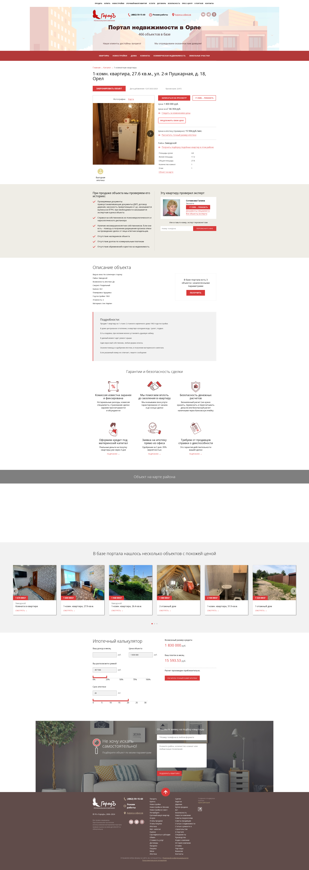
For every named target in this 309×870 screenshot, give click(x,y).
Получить (195, 292)
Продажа (153, 846)
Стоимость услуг (157, 840)
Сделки (178, 799)
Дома (134, 55)
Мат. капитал (155, 829)
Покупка (153, 848)
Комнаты (145, 55)
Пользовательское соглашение (154, 860)
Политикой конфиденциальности (175, 858)
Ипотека (153, 826)
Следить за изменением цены (176, 113)
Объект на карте (166, 172)
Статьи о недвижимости (185, 823)
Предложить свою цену (172, 120)
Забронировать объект (109, 88)
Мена (152, 851)
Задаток (178, 801)
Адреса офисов (183, 14)
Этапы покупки (156, 823)
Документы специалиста (198, 210)
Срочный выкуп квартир (136, 3)
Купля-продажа (181, 807)
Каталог (107, 67)
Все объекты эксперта (196, 213)
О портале (179, 832)
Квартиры (104, 55)
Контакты (209, 3)
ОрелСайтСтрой (204, 803)
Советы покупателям (184, 818)
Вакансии (179, 851)
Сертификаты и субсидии (160, 834)
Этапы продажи (156, 821)
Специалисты (180, 834)
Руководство (180, 837)
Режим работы (160, 14)
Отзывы (178, 846)
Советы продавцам (183, 821)
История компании (183, 843)
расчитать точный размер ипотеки (182, 678)
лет (119, 693)
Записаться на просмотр (174, 98)
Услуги (152, 818)
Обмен (152, 837)
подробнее (112, 454)
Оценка (153, 832)
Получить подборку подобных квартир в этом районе (188, 147)
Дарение (178, 804)
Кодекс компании (182, 840)
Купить (107, 3)
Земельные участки (199, 55)
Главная (97, 67)
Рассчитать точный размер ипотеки (179, 135)
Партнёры (179, 848)
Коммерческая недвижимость (170, 55)
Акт (176, 810)
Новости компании (183, 815)
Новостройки (120, 55)
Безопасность (174, 3)
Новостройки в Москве (159, 807)
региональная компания (104, 808)
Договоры (154, 843)
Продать (98, 3)
